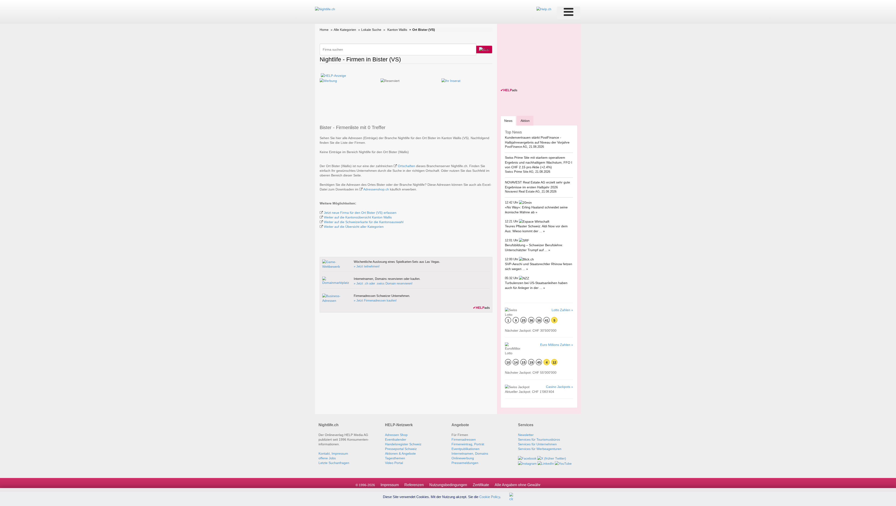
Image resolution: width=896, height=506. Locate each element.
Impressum (390, 485)
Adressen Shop (396, 435)
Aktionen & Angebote (400, 453)
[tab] (508, 120)
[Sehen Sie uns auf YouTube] (563, 463)
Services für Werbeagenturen (539, 449)
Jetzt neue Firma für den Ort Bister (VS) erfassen (360, 212)
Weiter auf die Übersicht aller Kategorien (354, 226)
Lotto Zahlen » (562, 310)
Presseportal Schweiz (401, 449)
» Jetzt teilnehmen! (367, 266)
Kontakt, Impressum (333, 453)
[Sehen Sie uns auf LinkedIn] (546, 463)
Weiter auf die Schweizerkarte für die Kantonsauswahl (363, 222)
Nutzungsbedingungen (448, 485)
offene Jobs (327, 458)
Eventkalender (395, 439)
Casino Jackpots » (559, 387)
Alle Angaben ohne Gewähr (517, 485)
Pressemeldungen (465, 463)
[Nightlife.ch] (325, 9)
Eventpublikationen (466, 449)
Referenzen (414, 485)
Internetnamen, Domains (470, 453)
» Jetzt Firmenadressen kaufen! (375, 300)
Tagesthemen (395, 458)
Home (324, 30)
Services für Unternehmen (537, 444)
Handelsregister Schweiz (403, 444)
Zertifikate (481, 485)
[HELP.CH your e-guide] (543, 9)
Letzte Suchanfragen (333, 463)
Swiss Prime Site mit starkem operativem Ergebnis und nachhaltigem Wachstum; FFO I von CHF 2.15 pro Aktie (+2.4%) (538, 162)
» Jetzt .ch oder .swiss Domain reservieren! (383, 283)
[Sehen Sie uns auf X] (551, 458)
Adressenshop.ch (376, 189)
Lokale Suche (371, 30)
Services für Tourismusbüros (539, 439)
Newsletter (526, 435)
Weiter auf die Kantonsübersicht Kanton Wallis (358, 217)
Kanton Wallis (397, 30)
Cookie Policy (489, 497)
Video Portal (394, 463)
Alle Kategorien (345, 30)
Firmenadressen (464, 439)
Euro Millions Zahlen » (556, 345)
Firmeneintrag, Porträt (468, 444)
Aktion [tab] (525, 121)
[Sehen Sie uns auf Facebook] (527, 458)
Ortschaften (406, 166)
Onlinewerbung (463, 458)
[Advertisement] (535, 56)
